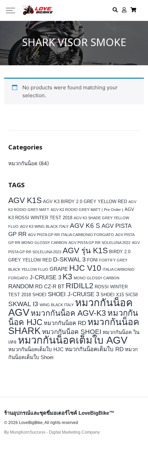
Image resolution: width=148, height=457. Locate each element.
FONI (92, 260)
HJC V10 (85, 268)
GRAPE (59, 269)
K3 (67, 276)
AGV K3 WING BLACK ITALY (44, 226)
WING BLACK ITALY (57, 305)
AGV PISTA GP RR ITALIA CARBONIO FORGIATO (71, 235)
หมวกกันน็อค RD (65, 323)
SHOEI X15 (112, 294)
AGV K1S (25, 200)
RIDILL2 (79, 285)
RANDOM (21, 286)
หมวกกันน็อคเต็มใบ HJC (36, 349)
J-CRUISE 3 (45, 277)
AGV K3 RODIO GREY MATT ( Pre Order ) (87, 210)
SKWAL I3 (23, 304)
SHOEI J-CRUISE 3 (73, 294)
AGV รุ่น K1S (85, 250)
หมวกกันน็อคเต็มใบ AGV (72, 340)
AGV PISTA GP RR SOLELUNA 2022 (99, 243)
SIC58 (131, 294)
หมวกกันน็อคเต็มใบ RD (94, 349)
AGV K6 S (85, 225)
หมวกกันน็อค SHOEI (71, 331)
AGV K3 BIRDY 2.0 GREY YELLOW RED (85, 201)
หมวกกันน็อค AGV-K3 (68, 313)
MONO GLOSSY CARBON (96, 278)
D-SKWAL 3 (69, 259)
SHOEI (39, 294)
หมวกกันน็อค (23, 163)
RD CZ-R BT (49, 286)
